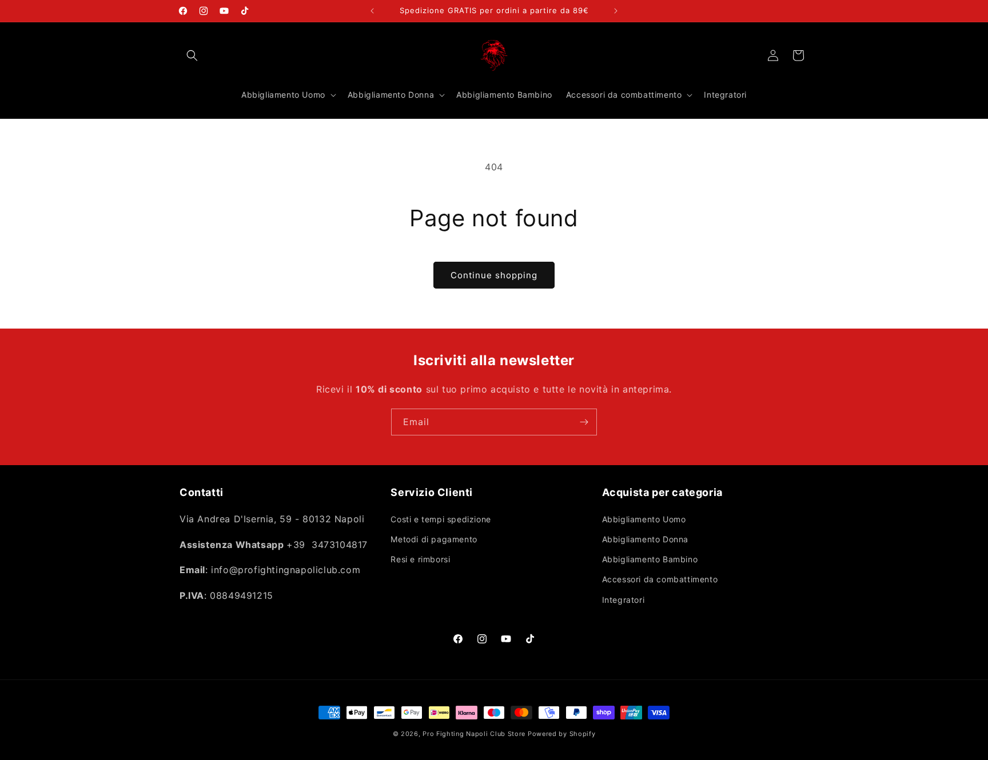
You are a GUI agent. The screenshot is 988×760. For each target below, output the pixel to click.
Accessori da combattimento (660, 579)
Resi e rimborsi (420, 559)
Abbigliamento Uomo (644, 519)
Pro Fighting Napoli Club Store (474, 734)
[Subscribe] (583, 422)
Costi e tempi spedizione (441, 519)
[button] (192, 55)
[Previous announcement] (372, 11)
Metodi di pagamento (434, 539)
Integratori (623, 600)
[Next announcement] (615, 11)
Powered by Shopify (562, 734)
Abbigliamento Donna (645, 539)
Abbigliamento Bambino (650, 559)
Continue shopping (494, 275)
